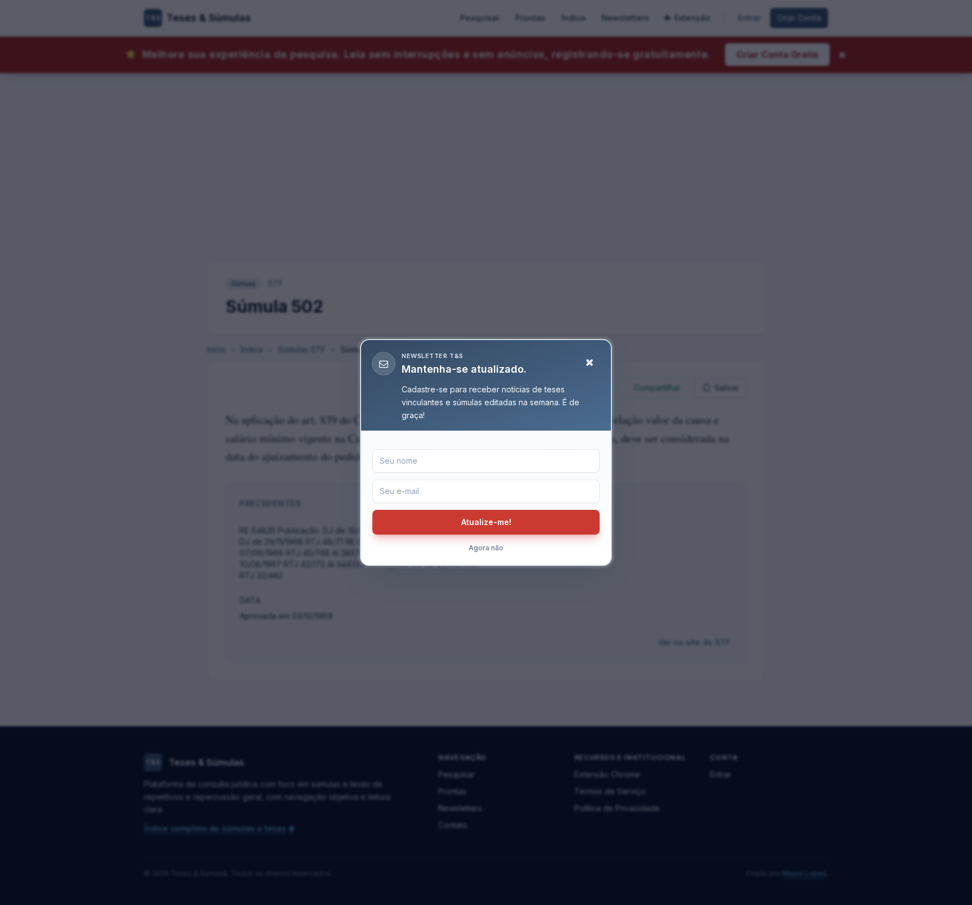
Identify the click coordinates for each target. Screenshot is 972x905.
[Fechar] (589, 362)
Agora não (486, 548)
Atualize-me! (486, 522)
